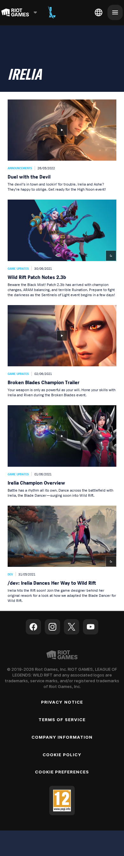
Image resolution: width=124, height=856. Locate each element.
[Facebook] (33, 627)
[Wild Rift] (52, 12)
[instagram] (52, 627)
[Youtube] (90, 627)
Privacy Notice (62, 702)
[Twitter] (71, 627)
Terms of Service (62, 719)
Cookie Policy (62, 754)
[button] (62, 145)
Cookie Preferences (62, 771)
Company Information (62, 737)
